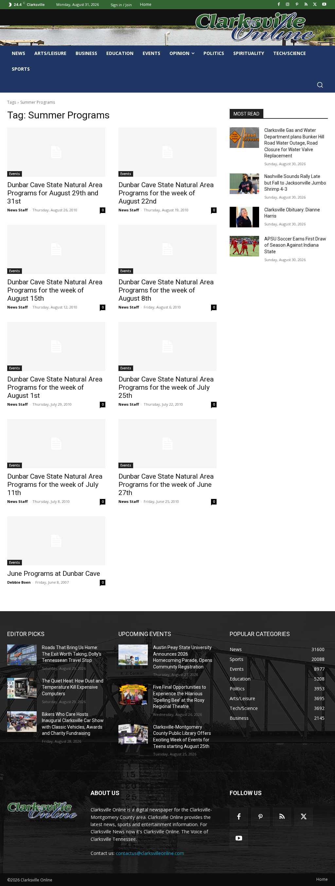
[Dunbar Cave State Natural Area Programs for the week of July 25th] (167, 346)
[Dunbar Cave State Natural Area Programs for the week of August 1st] (56, 346)
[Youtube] (324, 5)
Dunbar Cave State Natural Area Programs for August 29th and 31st (54, 193)
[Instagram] (287, 5)
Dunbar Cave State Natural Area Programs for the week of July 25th (166, 387)
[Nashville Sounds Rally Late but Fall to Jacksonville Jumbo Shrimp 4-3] (244, 183)
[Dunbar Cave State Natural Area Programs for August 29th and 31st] (56, 152)
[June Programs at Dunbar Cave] (56, 540)
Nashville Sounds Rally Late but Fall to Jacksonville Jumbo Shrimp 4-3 (295, 183)
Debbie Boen (19, 582)
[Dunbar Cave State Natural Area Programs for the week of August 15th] (56, 249)
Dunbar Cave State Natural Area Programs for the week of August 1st (54, 387)
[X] (315, 5)
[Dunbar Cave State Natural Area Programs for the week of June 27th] (167, 443)
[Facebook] (278, 5)
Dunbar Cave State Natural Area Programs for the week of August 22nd (166, 193)
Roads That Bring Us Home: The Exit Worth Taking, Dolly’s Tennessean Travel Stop (71, 654)
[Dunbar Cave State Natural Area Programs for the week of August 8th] (167, 249)
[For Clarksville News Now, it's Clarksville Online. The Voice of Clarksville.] (42, 810)
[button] (320, 85)
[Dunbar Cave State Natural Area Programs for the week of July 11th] (56, 443)
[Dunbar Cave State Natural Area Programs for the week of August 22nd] (167, 152)
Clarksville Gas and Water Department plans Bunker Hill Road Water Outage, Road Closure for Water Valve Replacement (294, 143)
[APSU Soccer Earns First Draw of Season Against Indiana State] (244, 246)
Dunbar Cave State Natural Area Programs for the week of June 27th (166, 484)
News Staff (17, 209)
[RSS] (306, 5)
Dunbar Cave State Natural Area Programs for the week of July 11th (54, 484)
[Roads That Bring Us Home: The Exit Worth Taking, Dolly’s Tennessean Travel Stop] (22, 655)
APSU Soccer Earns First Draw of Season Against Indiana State (295, 245)
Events (14, 173)
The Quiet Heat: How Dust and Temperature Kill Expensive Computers (72, 687)
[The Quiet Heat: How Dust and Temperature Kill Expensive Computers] (22, 688)
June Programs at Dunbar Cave (53, 573)
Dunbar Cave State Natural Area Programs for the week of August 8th (166, 290)
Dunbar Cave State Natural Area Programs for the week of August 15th (54, 290)
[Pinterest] (297, 5)
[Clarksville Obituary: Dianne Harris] (244, 217)
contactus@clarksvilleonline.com (150, 853)
